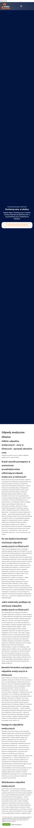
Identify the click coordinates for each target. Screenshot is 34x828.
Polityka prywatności (16, 824)
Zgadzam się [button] (6, 824)
